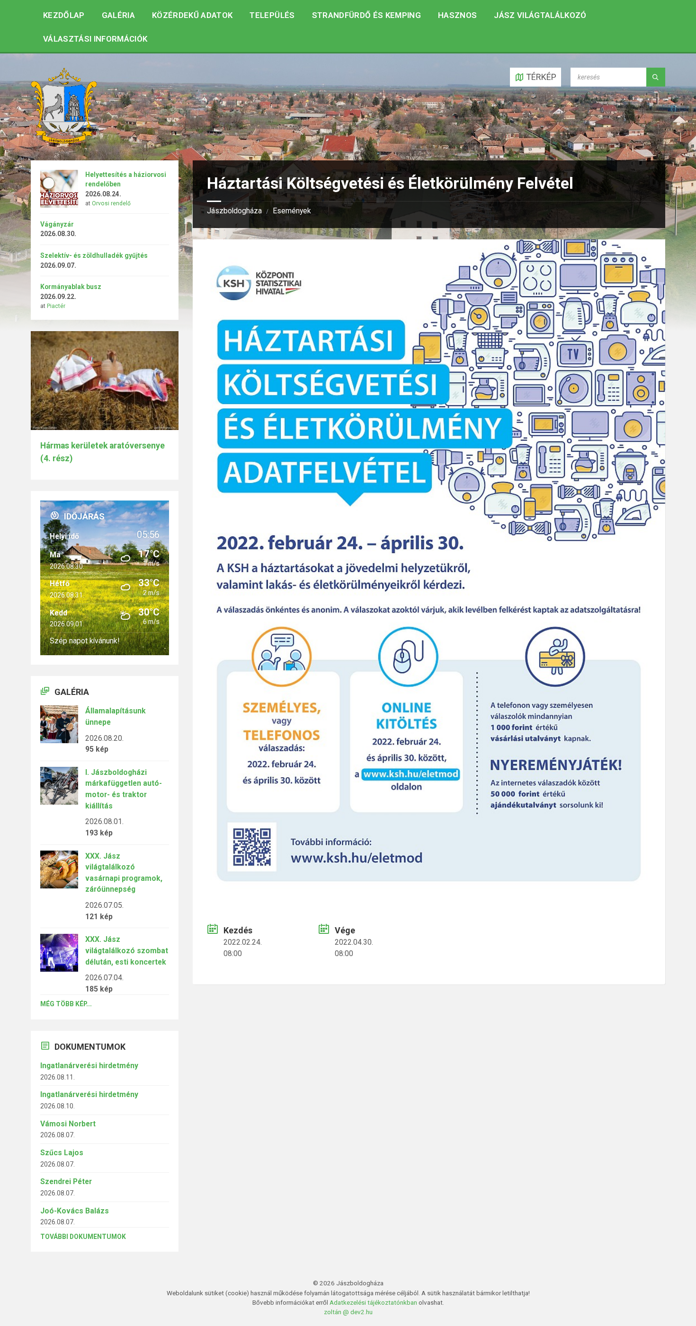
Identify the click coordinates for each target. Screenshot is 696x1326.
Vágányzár (57, 224)
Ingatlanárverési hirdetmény (89, 1065)
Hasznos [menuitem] (457, 15)
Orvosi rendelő (111, 203)
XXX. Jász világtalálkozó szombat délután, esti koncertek (126, 950)
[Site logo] (64, 141)
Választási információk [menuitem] (95, 39)
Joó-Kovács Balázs (74, 1210)
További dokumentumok (83, 1236)
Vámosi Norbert (68, 1123)
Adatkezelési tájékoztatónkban (373, 1302)
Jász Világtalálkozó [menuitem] (540, 15)
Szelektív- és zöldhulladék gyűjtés (94, 255)
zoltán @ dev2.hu (348, 1312)
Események (292, 210)
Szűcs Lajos (61, 1152)
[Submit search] (655, 77)
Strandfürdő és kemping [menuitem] (366, 15)
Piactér (56, 306)
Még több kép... (66, 1004)
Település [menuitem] (272, 15)
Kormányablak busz (70, 286)
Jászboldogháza (234, 210)
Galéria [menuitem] (118, 15)
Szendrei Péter (66, 1181)
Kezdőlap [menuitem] (64, 15)
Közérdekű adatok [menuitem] (192, 15)
